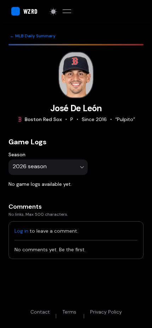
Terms (69, 312)
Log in (21, 231)
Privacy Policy (106, 312)
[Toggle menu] (67, 11)
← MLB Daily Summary (32, 36)
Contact (40, 312)
